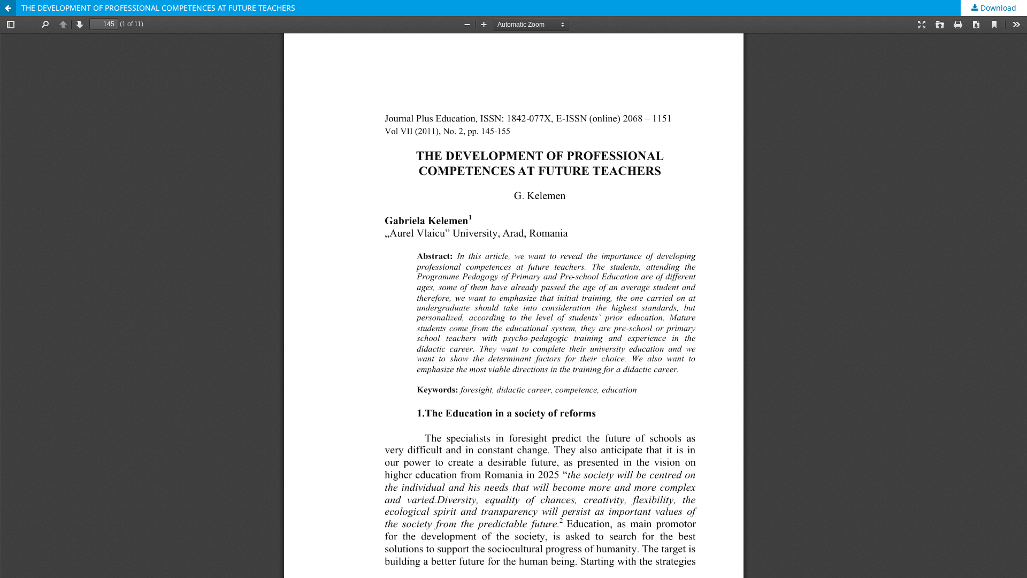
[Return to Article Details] (8, 8)
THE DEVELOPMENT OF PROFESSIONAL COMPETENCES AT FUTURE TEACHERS (158, 8)
